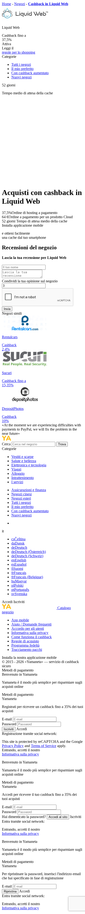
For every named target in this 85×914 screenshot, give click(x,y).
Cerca (7, 444)
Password (9, 724)
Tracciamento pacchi (26, 650)
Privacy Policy (13, 746)
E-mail (7, 719)
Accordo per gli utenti (27, 628)
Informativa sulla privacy (29, 633)
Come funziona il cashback (31, 637)
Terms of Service (43, 746)
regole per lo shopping (18, 52)
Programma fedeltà (25, 645)
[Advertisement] (42, 141)
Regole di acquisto (25, 641)
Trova (62, 444)
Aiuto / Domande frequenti (31, 624)
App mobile (20, 620)
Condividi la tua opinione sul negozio (30, 281)
